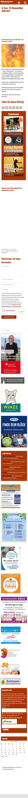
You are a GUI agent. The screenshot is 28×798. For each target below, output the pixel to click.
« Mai (2, 756)
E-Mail (4, 707)
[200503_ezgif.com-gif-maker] (10, 547)
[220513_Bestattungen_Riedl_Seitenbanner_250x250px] (14, 597)
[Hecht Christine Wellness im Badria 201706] (10, 663)
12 (1, 750)
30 (16, 754)
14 (9, 750)
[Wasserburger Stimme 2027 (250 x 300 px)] (10, 485)
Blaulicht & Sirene (14, 251)
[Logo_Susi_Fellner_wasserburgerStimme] (10, 627)
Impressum (18, 767)
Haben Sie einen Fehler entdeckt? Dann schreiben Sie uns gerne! (11, 189)
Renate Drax (6, 249)
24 (20, 752)
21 (9, 752)
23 (16, 752)
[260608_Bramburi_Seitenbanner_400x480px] (14, 512)
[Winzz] (10, 388)
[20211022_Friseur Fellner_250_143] (10, 648)
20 (5, 752)
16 (16, 750)
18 (24, 750)
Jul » (6, 756)
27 (5, 754)
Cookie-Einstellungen (8, 769)
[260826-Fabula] (13, 137)
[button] (3, 107)
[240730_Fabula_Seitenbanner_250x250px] (10, 574)
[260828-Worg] (13, 157)
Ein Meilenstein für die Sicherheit (16, 472)
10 (20, 748)
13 (5, 750)
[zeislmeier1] (10, 679)
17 (20, 750)
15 (13, 750)
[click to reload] (9, 721)
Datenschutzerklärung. (7, 303)
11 (24, 748)
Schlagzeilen (4, 252)
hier (8, 705)
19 (1, 752)
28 (9, 754)
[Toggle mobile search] (25, 2)
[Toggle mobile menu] (19, 2)
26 (1, 754)
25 (24, 752)
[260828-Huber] (13, 117)
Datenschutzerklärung (17, 713)
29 (13, 754)
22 (13, 752)
